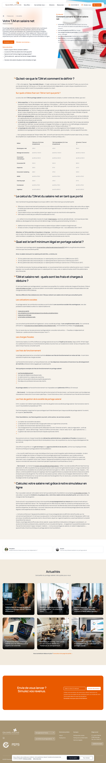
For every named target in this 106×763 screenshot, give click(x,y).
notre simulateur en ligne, (23, 288)
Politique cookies (27, 758)
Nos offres (27, 5)
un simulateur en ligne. (80, 493)
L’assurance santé (23, 311)
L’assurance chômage (24, 315)
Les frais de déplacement (25, 373)
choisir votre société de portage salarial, (47, 466)
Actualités (19, 16)
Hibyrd (61, 735)
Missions (51, 5)
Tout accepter (73, 758)
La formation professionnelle (26, 317)
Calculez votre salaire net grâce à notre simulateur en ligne (20, 60)
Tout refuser (86, 758)
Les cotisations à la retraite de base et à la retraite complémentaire (38, 313)
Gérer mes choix (37, 758)
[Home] (3, 16)
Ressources (60, 5)
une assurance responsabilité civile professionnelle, (40, 326)
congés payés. (79, 326)
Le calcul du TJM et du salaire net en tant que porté (18, 52)
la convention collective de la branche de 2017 (51, 247)
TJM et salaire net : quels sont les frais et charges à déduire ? (20, 57)
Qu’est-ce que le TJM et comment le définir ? (16, 49)
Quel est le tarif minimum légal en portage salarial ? (18, 54)
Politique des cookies (78, 735)
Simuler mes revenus (94, 688)
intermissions (52, 219)
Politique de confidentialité (80, 737)
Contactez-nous (8, 42)
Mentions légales (77, 740)
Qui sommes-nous (39, 5)
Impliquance (62, 737)
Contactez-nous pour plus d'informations (75, 698)
